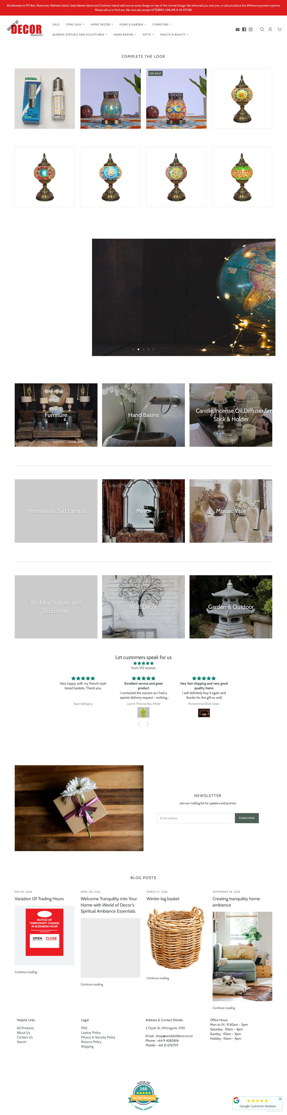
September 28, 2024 (226, 891)
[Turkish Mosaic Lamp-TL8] (45, 177)
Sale (56, 24)
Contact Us (25, 1037)
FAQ (84, 1028)
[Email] (238, 29)
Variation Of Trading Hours (39, 898)
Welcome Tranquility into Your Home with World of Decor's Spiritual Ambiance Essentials (109, 905)
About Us (23, 1033)
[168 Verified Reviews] (143, 1112)
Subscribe (247, 818)
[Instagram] (251, 29)
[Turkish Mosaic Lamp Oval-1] (110, 99)
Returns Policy (91, 1042)
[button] (140, 724)
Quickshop (29, 136)
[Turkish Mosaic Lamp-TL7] (242, 99)
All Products (25, 1028)
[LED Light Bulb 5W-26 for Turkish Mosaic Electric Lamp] (45, 99)
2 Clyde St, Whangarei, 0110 (165, 1028)
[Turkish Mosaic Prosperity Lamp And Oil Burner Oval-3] (176, 99)
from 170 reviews (143, 668)
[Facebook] (244, 29)
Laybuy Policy (91, 1033)
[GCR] (236, 1100)
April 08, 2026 (90, 891)
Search (21, 1042)
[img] (143, 663)
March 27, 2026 (157, 891)
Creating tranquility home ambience (236, 901)
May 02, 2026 (24, 891)
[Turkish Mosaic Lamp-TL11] (176, 177)
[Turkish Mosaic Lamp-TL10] (110, 177)
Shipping (87, 1046)
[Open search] (262, 29)
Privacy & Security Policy (98, 1037)
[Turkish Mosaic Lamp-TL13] (242, 177)
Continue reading (26, 972)
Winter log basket (163, 898)
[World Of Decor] (25, 29)
